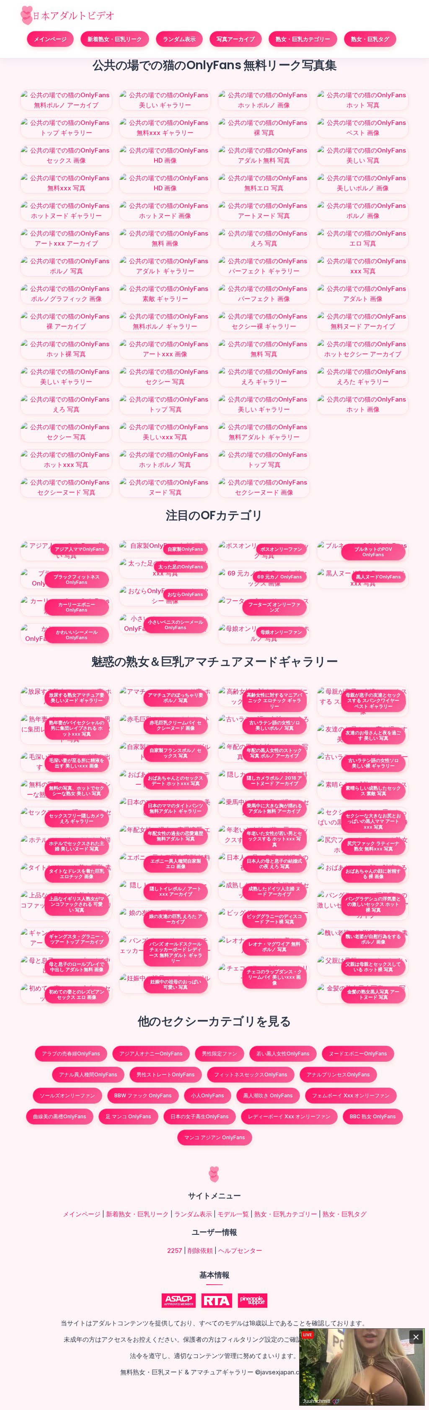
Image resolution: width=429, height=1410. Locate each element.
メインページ (50, 39)
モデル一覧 (233, 1214)
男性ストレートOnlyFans (166, 1074)
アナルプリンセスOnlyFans (338, 1074)
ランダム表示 (179, 39)
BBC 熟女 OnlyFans (373, 1116)
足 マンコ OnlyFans (128, 1116)
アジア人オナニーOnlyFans (151, 1053)
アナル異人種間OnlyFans (88, 1074)
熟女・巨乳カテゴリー (303, 39)
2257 (174, 1250)
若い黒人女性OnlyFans (283, 1053)
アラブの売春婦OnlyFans (71, 1053)
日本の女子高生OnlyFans (200, 1116)
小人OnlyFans (207, 1095)
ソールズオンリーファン (67, 1095)
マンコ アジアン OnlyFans (214, 1137)
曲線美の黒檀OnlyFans (59, 1116)
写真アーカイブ (236, 39)
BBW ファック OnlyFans (143, 1095)
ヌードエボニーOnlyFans (358, 1053)
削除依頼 (200, 1250)
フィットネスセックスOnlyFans (250, 1074)
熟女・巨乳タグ (370, 39)
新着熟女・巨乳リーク (115, 39)
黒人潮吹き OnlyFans (268, 1095)
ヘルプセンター (240, 1250)
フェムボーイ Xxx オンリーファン (351, 1095)
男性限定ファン (219, 1053)
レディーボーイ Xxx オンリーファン (289, 1116)
